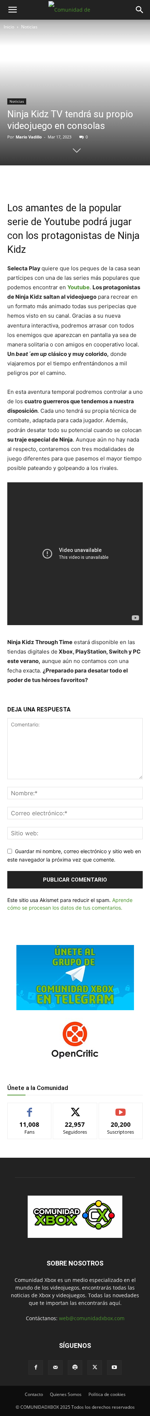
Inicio (9, 27)
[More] (104, 180)
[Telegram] (87, 180)
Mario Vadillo (29, 137)
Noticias (29, 27)
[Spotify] (75, 1367)
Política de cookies (107, 1394)
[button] (12, 10)
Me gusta (30, 1108)
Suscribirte (120, 1108)
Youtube (78, 287)
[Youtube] (114, 1367)
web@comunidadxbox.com (92, 1318)
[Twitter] (54, 180)
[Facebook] (37, 180)
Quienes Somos (66, 1394)
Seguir (75, 1108)
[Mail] (55, 1367)
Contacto (34, 1394)
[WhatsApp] (71, 180)
